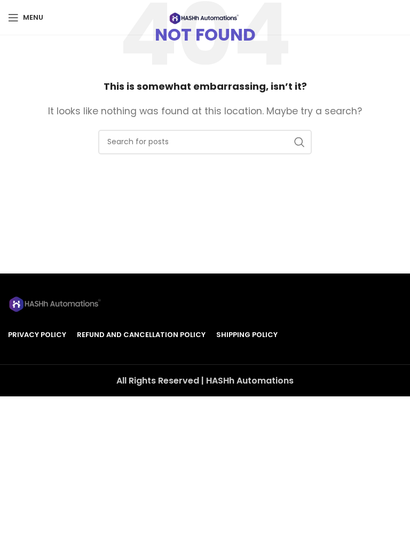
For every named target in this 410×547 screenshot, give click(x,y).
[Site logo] (205, 17)
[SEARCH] (299, 142)
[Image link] (56, 302)
